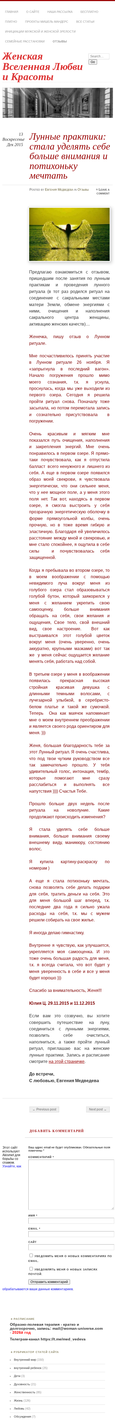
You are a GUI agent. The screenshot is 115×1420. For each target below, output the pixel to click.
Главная (11, 11)
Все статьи (85, 21)
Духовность (22, 1384)
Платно (11, 21)
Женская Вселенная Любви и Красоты (42, 66)
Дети (17, 1376)
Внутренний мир (25, 1359)
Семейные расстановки (25, 41)
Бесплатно (89, 11)
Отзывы (60, 41)
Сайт (32, 1242)
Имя (32, 1215)
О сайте (32, 11)
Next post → (98, 1109)
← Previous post (44, 1109)
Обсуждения (22, 1416)
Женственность (24, 1392)
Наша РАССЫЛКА (59, 11)
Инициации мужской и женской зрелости (40, 31)
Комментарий (41, 1157)
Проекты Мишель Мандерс (46, 21)
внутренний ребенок (27, 1368)
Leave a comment (103, 191)
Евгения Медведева (59, 189)
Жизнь (18, 1400)
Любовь (19, 1408)
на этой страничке (67, 1061)
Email (34, 1228)
